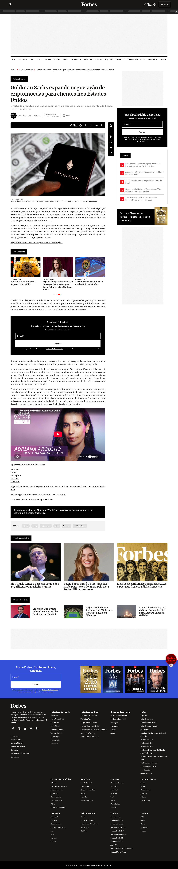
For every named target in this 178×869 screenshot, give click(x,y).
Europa (143, 831)
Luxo (52, 831)
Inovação (114, 722)
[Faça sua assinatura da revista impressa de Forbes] (90, 679)
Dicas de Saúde (87, 800)
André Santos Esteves (89, 737)
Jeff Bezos (54, 722)
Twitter (14, 472)
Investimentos (56, 790)
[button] (86, 125)
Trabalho (84, 797)
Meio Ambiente (88, 813)
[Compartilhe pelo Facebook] (111, 131)
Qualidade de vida (57, 827)
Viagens (53, 820)
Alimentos (85, 827)
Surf (112, 797)
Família (83, 793)
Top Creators (145, 770)
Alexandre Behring (88, 733)
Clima (83, 817)
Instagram (16, 475)
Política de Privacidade (54, 349)
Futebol (113, 793)
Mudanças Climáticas (89, 824)
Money (47, 59)
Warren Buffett (56, 733)
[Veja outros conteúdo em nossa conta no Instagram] (25, 728)
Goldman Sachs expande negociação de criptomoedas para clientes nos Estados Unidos (77, 69)
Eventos (143, 793)
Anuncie (164, 4)
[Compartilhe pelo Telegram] (111, 147)
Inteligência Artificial (118, 715)
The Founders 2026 (136, 59)
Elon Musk (54, 715)
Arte (52, 834)
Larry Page (54, 737)
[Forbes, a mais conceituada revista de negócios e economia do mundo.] (89, 4)
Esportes (114, 779)
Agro (14, 59)
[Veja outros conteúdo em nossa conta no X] (19, 728)
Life (31, 59)
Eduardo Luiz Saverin (89, 715)
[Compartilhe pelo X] (111, 125)
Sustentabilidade (87, 820)
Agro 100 (109, 59)
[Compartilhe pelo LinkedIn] (111, 136)
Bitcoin (53, 783)
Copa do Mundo (117, 783)
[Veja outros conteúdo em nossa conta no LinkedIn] (37, 728)
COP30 (84, 831)
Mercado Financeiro (58, 786)
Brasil (142, 820)
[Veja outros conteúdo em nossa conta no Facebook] (13, 728)
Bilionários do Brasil (93, 59)
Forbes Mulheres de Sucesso (121, 848)
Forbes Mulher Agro (118, 852)
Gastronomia (55, 824)
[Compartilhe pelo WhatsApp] (111, 142)
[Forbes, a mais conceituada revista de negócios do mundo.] (29, 706)
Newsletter (152, 59)
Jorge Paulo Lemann (89, 722)
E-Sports (114, 786)
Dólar (52, 804)
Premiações (145, 800)
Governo (143, 827)
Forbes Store (16, 739)
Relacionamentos (88, 790)
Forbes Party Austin (118, 834)
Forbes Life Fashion (118, 827)
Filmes (143, 786)
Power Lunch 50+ (117, 824)
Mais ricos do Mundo (60, 712)
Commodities (56, 797)
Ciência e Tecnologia (120, 712)
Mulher (57, 59)
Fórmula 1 (114, 790)
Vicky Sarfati (86, 719)
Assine (163, 59)
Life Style (55, 813)
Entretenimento (148, 779)
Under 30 (120, 59)
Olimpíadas (115, 804)
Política (144, 813)
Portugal (54, 817)
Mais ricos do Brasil (90, 712)
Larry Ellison (55, 726)
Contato (14, 750)
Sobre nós (15, 736)
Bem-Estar (86, 779)
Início (13, 69)
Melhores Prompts (117, 719)
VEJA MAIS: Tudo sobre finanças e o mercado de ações (36, 242)
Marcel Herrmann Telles (90, 726)
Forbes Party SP (116, 838)
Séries (142, 783)
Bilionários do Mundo (148, 726)
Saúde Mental (86, 783)
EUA (142, 817)
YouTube (15, 478)
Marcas (53, 838)
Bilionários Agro (146, 719)
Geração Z (85, 786)
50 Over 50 (144, 730)
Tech (65, 59)
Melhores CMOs (146, 746)
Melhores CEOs (146, 739)
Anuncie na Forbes (18, 746)
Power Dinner (115, 817)
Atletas (113, 807)
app (20, 494)
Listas (38, 59)
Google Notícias (45, 499)
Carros (53, 841)
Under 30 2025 (146, 773)
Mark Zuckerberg (57, 719)
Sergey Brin (55, 740)
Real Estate (76, 59)
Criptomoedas (56, 800)
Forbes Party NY (117, 831)
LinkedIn (15, 481)
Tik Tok (113, 730)
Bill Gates (54, 744)
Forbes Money (26, 69)
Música (143, 797)
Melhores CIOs (146, 743)
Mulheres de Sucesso (148, 763)
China (142, 824)
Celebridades (145, 790)
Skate (112, 800)
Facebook (15, 469)
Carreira (23, 59)
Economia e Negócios (60, 779)
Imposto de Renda (58, 807)
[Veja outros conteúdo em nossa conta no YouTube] (31, 728)
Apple (112, 733)
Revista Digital (17, 743)
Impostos (54, 793)
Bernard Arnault (56, 730)
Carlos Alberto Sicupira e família (94, 730)
